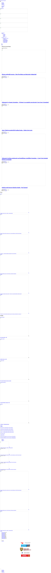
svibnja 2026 (3, 534)
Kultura (4, 35)
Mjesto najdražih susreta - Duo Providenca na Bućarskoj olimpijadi (19, 74)
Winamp (3, 6)
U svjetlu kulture (5, 39)
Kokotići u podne (5, 41)
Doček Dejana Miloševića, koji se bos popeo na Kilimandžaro (8, 437)
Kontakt (3, 571)
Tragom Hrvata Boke (5, 38)
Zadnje (2, 439)
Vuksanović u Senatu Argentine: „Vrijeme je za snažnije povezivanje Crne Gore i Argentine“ (25, 102)
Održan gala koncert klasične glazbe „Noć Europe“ (15, 187)
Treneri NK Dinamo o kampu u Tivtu (5, 402)
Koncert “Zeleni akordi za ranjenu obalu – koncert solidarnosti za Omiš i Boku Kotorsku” (10, 233)
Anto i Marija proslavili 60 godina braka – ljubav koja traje (17, 130)
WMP (2, 7)
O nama (3, 2)
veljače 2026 (3, 536)
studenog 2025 (3, 538)
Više (0, 470)
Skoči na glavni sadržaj (3, 0)
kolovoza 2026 (3, 532)
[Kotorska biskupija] (25, 546)
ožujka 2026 (3, 535)
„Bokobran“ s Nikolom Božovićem (4, 424)
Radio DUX (4, 76)
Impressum (3, 4)
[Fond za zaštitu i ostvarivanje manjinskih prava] (25, 556)
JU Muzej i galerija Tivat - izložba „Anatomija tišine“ (6, 213)
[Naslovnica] (2, 8)
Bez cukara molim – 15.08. (3, 337)
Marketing (3, 3)
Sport (4, 36)
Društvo (4, 34)
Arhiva (2, 440)
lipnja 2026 (3, 533)
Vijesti (2, 33)
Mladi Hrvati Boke (5, 40)
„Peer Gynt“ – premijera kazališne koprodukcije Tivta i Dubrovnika (8, 253)
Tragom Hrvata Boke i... (3, 382)
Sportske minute (5, 42)
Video (1, 425)
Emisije (3, 37)
